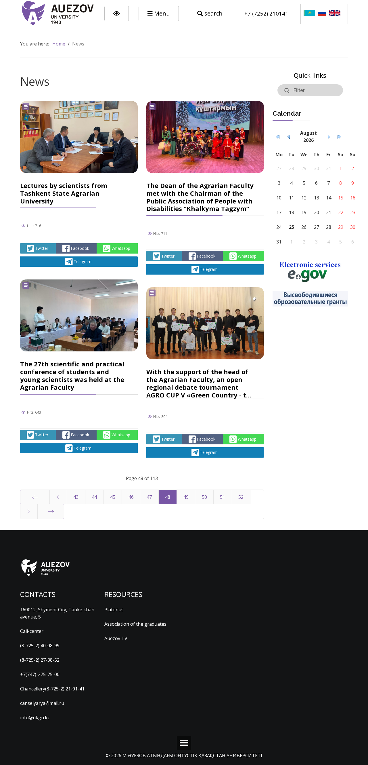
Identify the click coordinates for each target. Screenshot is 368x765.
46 (131, 497)
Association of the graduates (135, 624)
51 (222, 497)
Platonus (114, 609)
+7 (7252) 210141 (266, 13)
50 (204, 497)
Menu (161, 13)
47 (149, 497)
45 (112, 497)
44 (94, 497)
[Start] (34, 497)
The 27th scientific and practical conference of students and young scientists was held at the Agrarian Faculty (72, 375)
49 (186, 497)
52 (241, 497)
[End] (51, 511)
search (213, 13)
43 (75, 497)
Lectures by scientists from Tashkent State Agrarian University (63, 193)
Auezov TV (115, 638)
